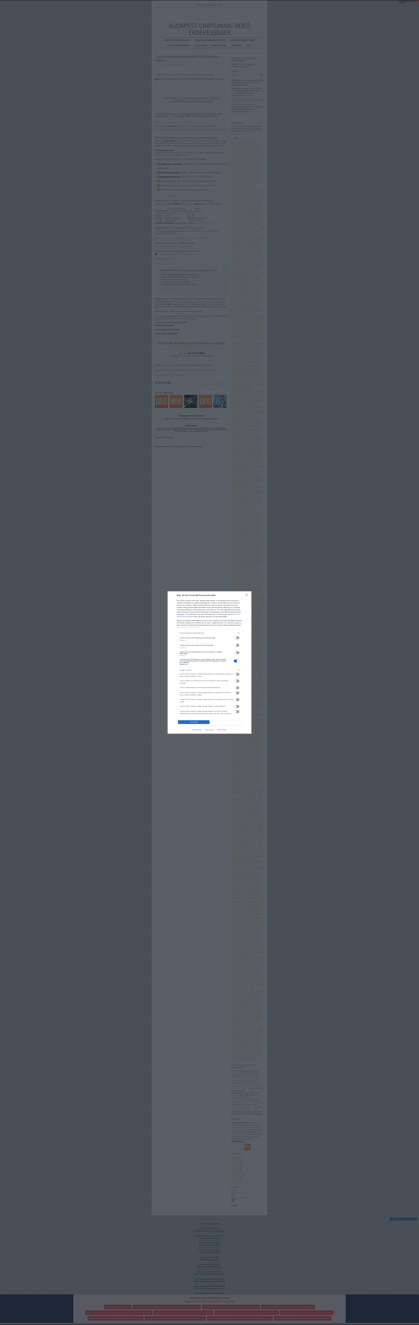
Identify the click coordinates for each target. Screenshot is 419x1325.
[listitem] (209, 633)
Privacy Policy (222, 730)
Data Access (209, 730)
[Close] (247, 595)
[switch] (236, 637)
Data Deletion (197, 730)
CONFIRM (194, 722)
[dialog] (209, 662)
